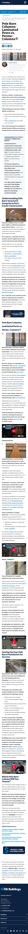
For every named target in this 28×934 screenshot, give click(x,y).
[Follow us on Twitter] (17, 931)
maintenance (13, 121)
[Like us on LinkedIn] (23, 931)
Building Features (19, 18)
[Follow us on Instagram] (20, 931)
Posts (4, 18)
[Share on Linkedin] (8, 46)
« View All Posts (6, 15)
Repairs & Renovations (8, 20)
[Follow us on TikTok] (26, 931)
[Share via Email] (11, 46)
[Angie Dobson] (4, 64)
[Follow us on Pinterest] (14, 931)
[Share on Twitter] (6, 46)
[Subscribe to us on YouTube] (11, 931)
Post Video (10, 18)
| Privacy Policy (4, 929)
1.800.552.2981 (6, 905)
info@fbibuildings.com (8, 910)
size (21, 85)
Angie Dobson (13, 63)
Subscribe (23, 11)
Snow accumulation (10, 256)
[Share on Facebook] (3, 46)
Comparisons (20, 19)
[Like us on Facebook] (8, 931)
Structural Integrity (8, 19)
